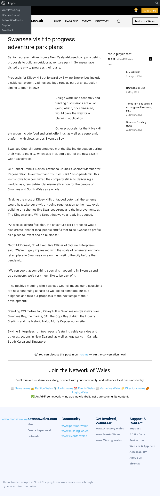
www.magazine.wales (17, 419)
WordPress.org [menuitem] (11, 9)
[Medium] (135, 485)
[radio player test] (130, 38)
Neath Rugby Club (135, 88)
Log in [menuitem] (12, 3)
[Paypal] (141, 485)
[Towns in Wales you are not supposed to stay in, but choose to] (115, 107)
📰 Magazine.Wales (108, 388)
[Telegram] (148, 485)
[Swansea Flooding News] (115, 125)
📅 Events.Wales (84, 388)
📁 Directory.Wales (133, 388)
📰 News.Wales (20, 388)
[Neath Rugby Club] (115, 91)
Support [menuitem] (7, 25)
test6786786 (133, 72)
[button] (118, 21)
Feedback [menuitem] (8, 30)
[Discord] (115, 485)
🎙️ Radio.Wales (63, 388)
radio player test (120, 54)
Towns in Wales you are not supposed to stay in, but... (139, 107)
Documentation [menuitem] (11, 15)
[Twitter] (155, 485)
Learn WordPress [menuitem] (12, 20)
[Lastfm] (121, 485)
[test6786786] (115, 75)
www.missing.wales (75, 431)
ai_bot (111, 58)
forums (83, 354)
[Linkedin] (128, 485)
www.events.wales (74, 436)
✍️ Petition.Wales (42, 388)
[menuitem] (3, 3)
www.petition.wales (74, 426)
